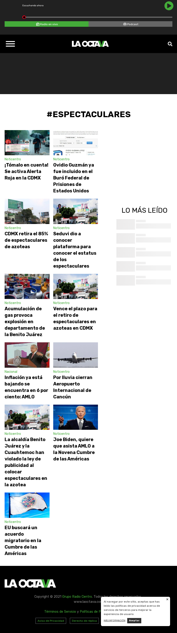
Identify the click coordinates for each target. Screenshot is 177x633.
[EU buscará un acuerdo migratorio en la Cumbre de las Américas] (27, 505)
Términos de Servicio (60, 612)
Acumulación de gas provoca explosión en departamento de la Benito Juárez (25, 321)
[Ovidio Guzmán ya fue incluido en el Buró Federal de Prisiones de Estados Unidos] (75, 142)
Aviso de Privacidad (51, 620)
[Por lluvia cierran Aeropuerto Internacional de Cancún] (75, 354)
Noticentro (13, 159)
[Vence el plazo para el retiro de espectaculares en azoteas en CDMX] (75, 286)
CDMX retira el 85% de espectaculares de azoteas (26, 240)
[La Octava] (90, 44)
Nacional (11, 372)
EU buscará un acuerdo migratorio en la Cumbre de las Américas (23, 540)
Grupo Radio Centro (77, 597)
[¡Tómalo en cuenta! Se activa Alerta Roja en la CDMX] (27, 142)
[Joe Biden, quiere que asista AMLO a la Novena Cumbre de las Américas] (75, 417)
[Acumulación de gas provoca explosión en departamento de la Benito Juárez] (27, 286)
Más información (114, 620)
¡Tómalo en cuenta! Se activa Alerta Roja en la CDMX (26, 171)
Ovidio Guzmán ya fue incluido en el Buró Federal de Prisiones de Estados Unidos (73, 178)
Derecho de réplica (84, 620)
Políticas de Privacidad (97, 612)
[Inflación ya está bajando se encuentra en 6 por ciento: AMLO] (27, 354)
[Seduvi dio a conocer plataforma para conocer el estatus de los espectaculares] (75, 211)
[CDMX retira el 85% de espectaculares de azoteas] (27, 211)
